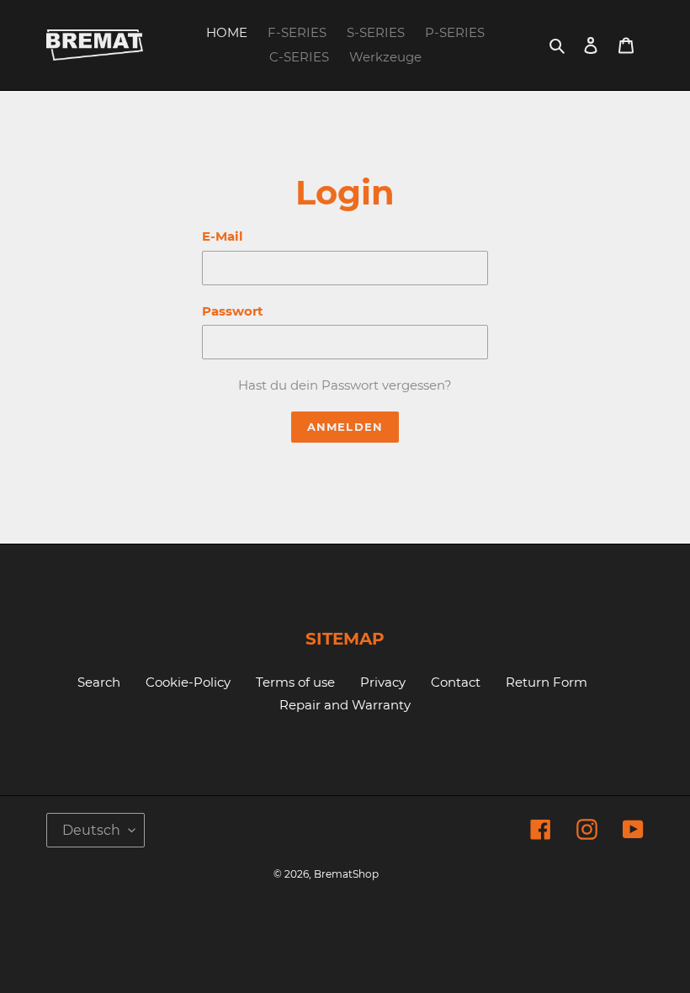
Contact (455, 682)
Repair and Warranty (345, 705)
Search (98, 682)
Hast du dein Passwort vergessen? (345, 385)
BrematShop (346, 874)
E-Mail (222, 236)
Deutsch (91, 830)
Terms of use (295, 682)
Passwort (232, 311)
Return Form (546, 682)
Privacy (383, 682)
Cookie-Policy (188, 682)
